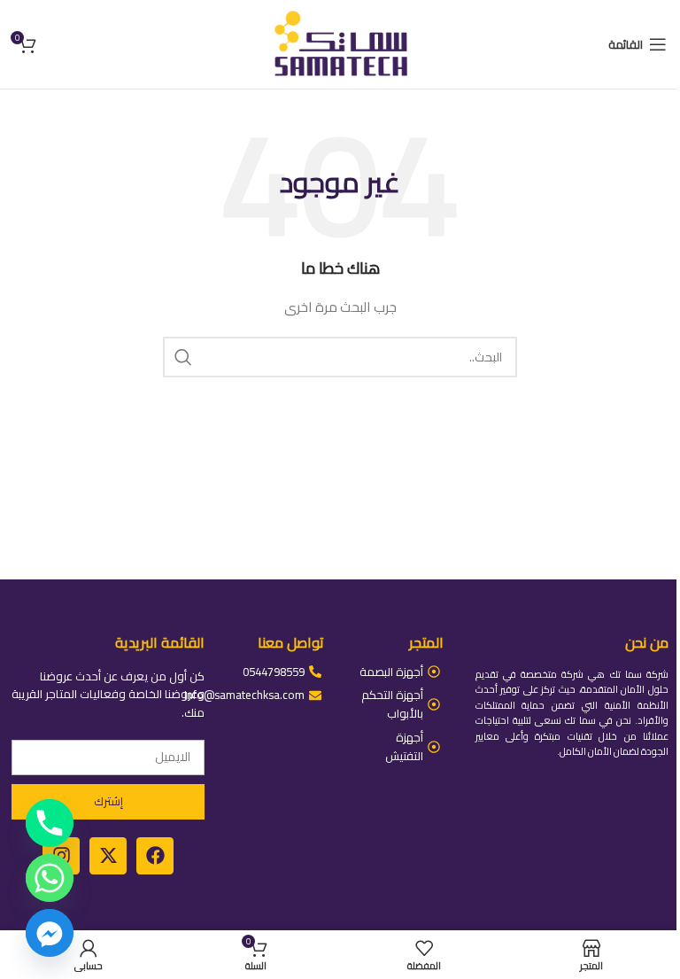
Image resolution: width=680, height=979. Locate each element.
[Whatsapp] (49, 878)
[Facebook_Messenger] (49, 933)
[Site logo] (340, 43)
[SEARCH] (183, 357)
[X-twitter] (108, 855)
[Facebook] (155, 855)
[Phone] (49, 823)
